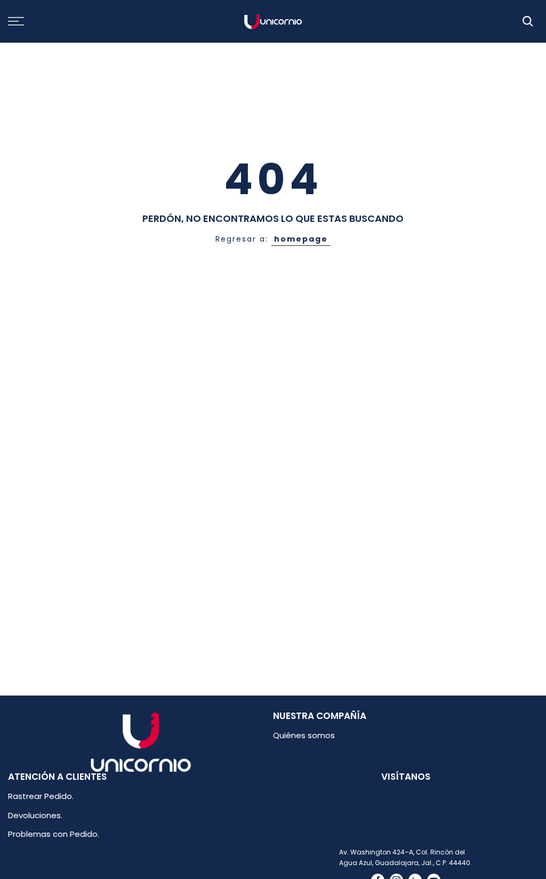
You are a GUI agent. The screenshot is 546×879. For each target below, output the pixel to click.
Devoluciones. (35, 815)
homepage (301, 239)
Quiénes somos (304, 735)
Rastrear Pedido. (41, 796)
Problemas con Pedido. (53, 834)
